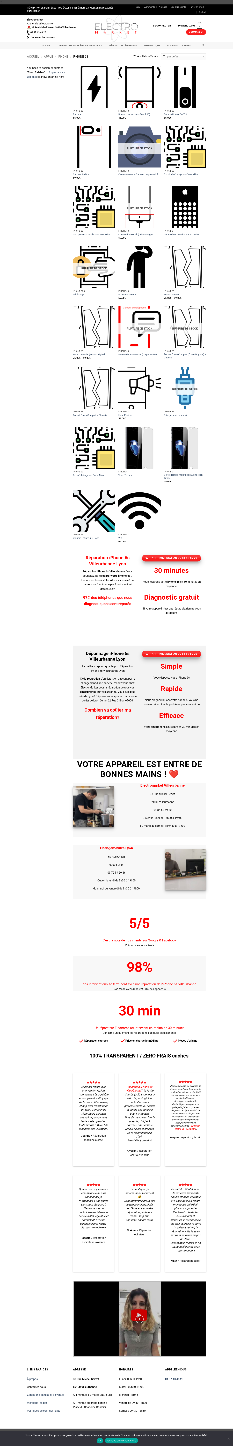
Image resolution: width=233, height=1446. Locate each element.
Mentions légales (37, 1402)
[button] (162, 25)
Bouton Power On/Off (175, 114)
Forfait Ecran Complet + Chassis (90, 415)
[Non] (228, 1439)
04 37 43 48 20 (174, 1379)
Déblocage (78, 294)
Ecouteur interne (127, 294)
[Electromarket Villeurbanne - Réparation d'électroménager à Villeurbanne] (116, 28)
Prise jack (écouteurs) (175, 415)
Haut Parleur (125, 415)
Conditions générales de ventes (45, 1394)
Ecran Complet (171, 294)
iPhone (62, 56)
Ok (99, 1440)
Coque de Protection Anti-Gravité (181, 234)
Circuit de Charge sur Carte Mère (181, 174)
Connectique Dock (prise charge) (135, 234)
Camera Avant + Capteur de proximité (138, 174)
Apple (48, 56)
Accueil (47, 45)
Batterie (77, 114)
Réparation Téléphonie (123, 45)
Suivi (138, 7)
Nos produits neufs (179, 45)
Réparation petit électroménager (79, 45)
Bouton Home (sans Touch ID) (134, 114)
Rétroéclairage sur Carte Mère (88, 475)
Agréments (149, 7)
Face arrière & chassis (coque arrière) (137, 354)
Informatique (152, 45)
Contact (202, 12)
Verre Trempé (125, 475)
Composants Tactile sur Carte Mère (91, 234)
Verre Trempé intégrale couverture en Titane (183, 476)
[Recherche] (203, 45)
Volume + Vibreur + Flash (86, 538)
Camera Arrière (81, 174)
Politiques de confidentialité (43, 1410)
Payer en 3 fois (197, 7)
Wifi (120, 538)
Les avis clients (178, 7)
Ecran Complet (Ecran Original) (89, 354)
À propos (163, 7)
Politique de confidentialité (121, 1440)
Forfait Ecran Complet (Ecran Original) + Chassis (185, 356)
